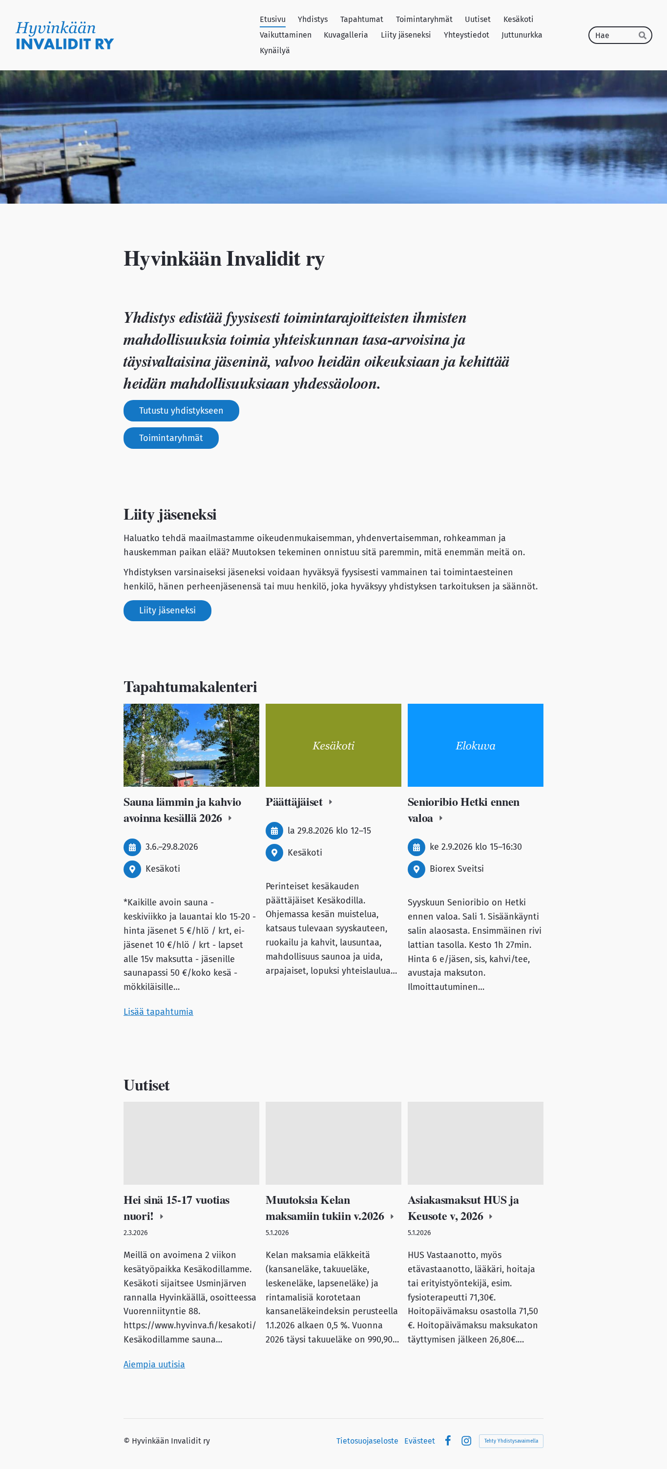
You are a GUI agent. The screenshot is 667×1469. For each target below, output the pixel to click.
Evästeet (419, 1441)
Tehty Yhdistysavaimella (511, 1441)
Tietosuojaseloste (367, 1441)
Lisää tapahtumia (158, 1012)
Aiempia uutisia (154, 1364)
